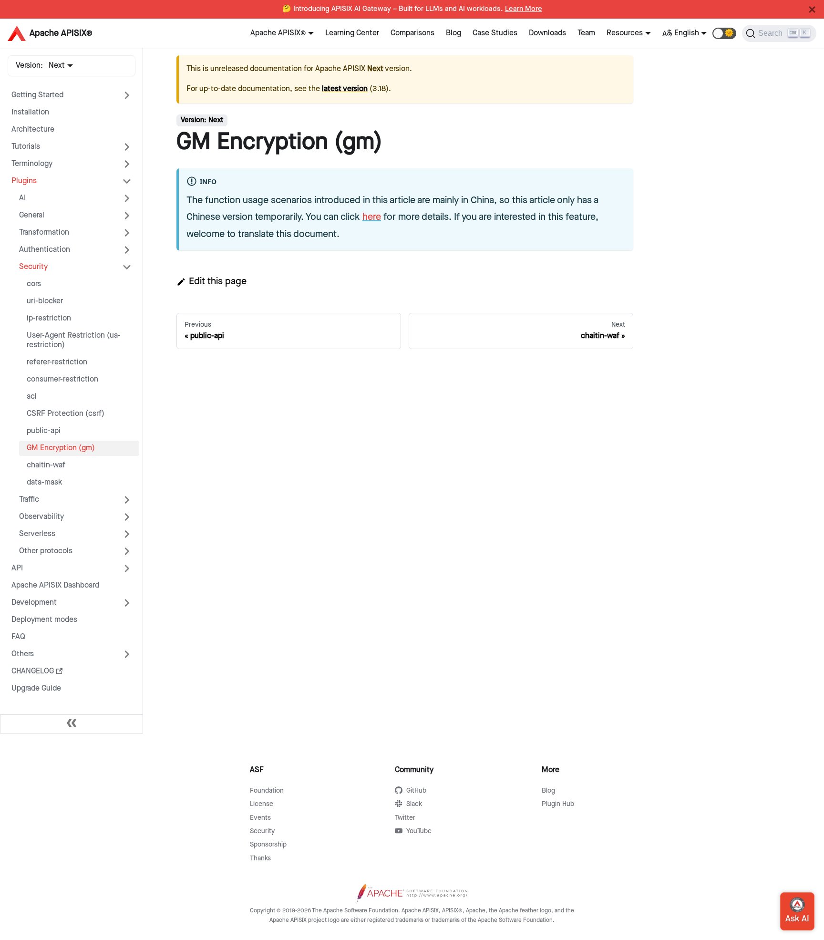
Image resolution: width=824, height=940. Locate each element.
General (31, 215)
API (17, 568)
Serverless (37, 533)
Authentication (44, 249)
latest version (345, 88)
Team (586, 33)
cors (34, 284)
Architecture (32, 129)
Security (33, 266)
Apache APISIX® (278, 33)
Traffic (29, 499)
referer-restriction (57, 362)
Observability (41, 516)
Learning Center (352, 33)
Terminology (31, 163)
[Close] (812, 9)
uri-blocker (45, 301)
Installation (30, 112)
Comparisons (412, 33)
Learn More (523, 9)
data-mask (44, 482)
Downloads (547, 33)
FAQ (18, 636)
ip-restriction (49, 318)
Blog (453, 33)
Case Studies (495, 33)
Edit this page (218, 281)
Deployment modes (44, 619)
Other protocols (45, 551)
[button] (724, 33)
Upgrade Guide (36, 688)
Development (34, 602)
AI (22, 198)
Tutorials (25, 146)
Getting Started (37, 95)
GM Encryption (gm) (61, 448)
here (371, 217)
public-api (44, 430)
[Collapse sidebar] (71, 723)
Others (22, 654)
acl (32, 396)
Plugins (24, 181)
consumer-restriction (62, 379)
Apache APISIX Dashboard (55, 585)
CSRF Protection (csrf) (65, 413)
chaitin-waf (46, 465)
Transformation (44, 232)
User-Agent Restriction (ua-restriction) (74, 340)
